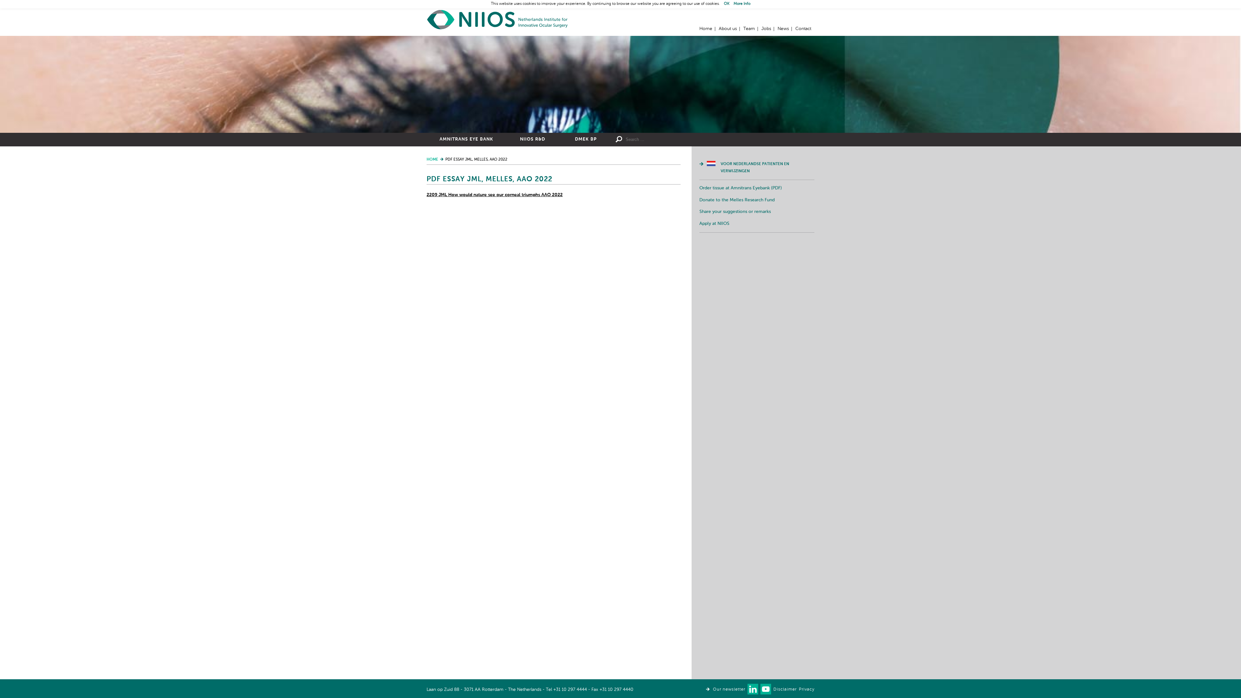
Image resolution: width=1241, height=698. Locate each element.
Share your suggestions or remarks (735, 211)
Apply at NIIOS (714, 223)
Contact (803, 28)
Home (498, 19)
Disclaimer (785, 689)
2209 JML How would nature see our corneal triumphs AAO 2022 (495, 195)
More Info (742, 4)
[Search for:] (672, 139)
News (783, 28)
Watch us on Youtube (765, 689)
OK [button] (726, 4)
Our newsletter (729, 689)
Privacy (806, 689)
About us (728, 28)
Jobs (766, 28)
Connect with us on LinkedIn (753, 689)
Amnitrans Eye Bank (466, 139)
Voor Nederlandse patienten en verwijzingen (755, 167)
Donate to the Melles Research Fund (737, 200)
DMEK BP (586, 139)
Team (749, 28)
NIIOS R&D (532, 139)
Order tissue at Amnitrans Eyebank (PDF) (740, 188)
